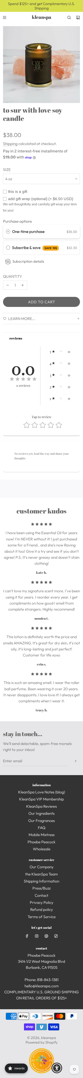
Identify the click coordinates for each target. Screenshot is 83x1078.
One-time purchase (28, 231)
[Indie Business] (41, 1072)
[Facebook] (27, 936)
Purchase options (17, 221)
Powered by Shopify (42, 1042)
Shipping (10, 143)
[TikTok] (56, 936)
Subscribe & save (34, 247)
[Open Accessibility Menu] (56, 1068)
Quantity (12, 276)
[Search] (69, 17)
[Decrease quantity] (7, 285)
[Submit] (75, 761)
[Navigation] (4, 17)
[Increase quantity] (22, 285)
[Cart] (78, 17)
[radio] (8, 231)
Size (7, 169)
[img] (23, 380)
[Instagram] (36, 936)
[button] (60, 351)
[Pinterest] (46, 936)
